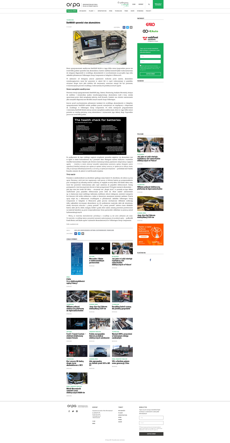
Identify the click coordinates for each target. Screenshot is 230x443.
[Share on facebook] (124, 27)
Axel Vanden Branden (83, 230)
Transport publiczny (95, 331)
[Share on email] (131, 27)
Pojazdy (91, 11)
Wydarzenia (140, 11)
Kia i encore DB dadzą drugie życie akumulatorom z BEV (75, 363)
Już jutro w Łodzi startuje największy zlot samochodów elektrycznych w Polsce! (122, 262)
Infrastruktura (102, 11)
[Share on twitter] (127, 27)
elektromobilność (101, 230)
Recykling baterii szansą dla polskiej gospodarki (121, 308)
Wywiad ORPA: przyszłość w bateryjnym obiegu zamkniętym (122, 336)
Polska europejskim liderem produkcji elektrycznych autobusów (99, 336)
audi (75, 230)
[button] (71, 11)
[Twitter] (73, 411)
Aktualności (82, 11)
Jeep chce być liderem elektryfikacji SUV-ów (98, 308)
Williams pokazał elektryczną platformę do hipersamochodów (75, 309)
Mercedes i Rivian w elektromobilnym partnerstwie (96, 261)
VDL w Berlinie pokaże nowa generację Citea (120, 362)
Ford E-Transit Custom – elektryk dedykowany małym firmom (76, 336)
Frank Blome (110, 230)
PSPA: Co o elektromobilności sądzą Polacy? (75, 281)
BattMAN (92, 230)
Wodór (132, 11)
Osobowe (91, 304)
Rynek (110, 11)
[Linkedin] (77, 411)
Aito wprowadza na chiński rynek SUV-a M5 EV (99, 363)
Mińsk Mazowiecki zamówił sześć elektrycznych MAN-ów (75, 391)
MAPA (93, 423)
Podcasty (148, 11)
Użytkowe (91, 256)
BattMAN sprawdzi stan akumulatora (83, 22)
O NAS (133, 4)
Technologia (118, 11)
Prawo (126, 11)
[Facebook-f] (150, 260)
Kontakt (141, 4)
